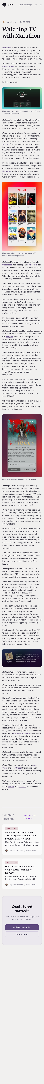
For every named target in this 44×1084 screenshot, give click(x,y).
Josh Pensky (8, 66)
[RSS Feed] (36, 5)
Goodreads (7, 265)
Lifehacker (7, 171)
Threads (22, 786)
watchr (5, 144)
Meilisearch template (22, 733)
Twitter (11, 786)
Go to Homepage (25, 5)
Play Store (16, 768)
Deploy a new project (22, 927)
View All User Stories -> (30, 816)
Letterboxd (32, 265)
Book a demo (22, 934)
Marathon (6, 47)
